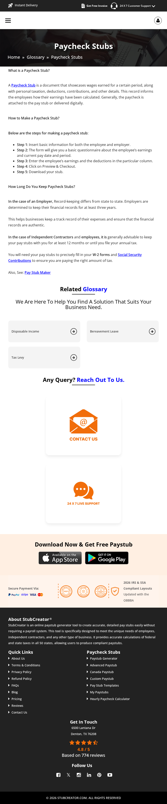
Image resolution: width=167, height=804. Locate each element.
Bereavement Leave (104, 331)
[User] (158, 20)
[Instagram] (78, 774)
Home (14, 57)
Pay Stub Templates (104, 685)
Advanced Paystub (103, 665)
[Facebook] (58, 774)
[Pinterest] (99, 774)
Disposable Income (25, 331)
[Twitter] (68, 774)
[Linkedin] (88, 774)
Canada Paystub (102, 672)
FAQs (15, 685)
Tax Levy (18, 357)
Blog (15, 692)
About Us (18, 658)
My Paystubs (99, 692)
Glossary (35, 57)
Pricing (17, 699)
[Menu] (8, 20)
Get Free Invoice (97, 6)
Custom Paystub (102, 679)
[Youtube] (109, 774)
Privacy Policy (21, 672)
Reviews (17, 706)
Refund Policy (22, 679)
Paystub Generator (103, 658)
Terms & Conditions (26, 665)
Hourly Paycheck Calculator (110, 699)
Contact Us (19, 712)
